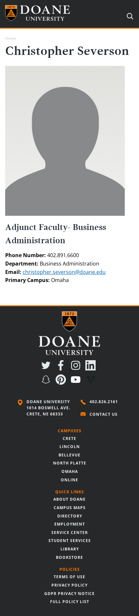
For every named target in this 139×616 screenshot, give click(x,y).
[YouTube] (76, 382)
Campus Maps (70, 507)
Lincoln (69, 446)
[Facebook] (62, 368)
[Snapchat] (47, 382)
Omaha (69, 471)
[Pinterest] (62, 382)
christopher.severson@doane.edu (64, 272)
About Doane (69, 499)
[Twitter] (47, 368)
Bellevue (69, 455)
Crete (69, 438)
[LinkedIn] (91, 368)
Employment (69, 524)
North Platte (69, 463)
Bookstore (69, 557)
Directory (69, 516)
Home (10, 38)
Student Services (69, 540)
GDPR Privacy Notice (69, 593)
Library (69, 549)
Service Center (69, 532)
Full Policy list (69, 601)
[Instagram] (76, 368)
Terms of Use (69, 576)
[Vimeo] (91, 382)
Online (69, 480)
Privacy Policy (69, 585)
